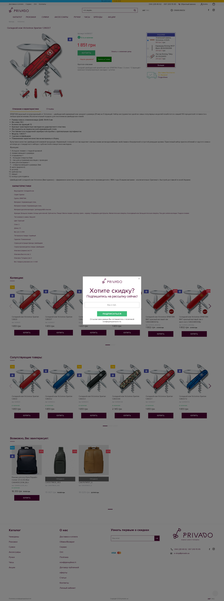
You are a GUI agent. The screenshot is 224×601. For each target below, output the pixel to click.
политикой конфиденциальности (118, 320)
